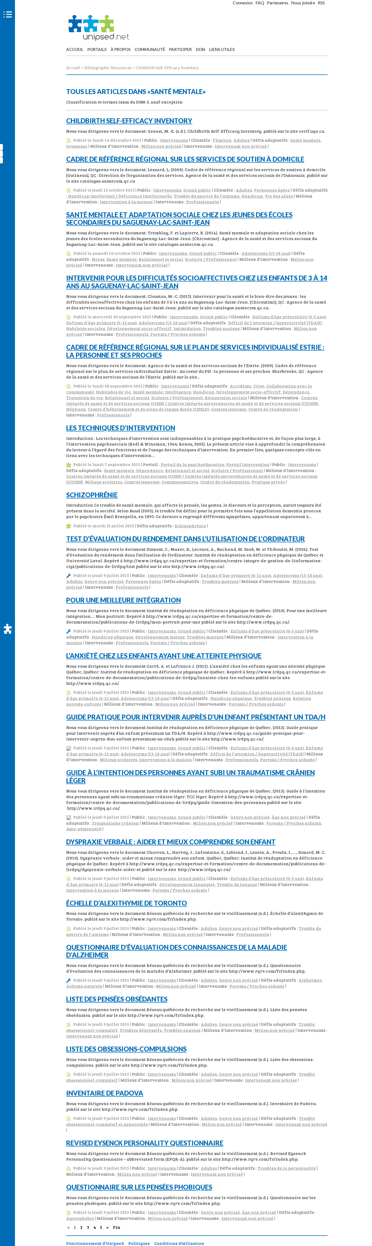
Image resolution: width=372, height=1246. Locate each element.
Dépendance (296, 392)
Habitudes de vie (113, 392)
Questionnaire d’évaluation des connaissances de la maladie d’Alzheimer (176, 951)
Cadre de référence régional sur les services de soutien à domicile (185, 159)
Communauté (150, 49)
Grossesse (76, 146)
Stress (98, 259)
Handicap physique (112, 637)
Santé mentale (305, 140)
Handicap (252, 196)
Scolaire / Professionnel (211, 259)
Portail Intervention (247, 464)
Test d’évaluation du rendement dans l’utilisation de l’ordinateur (185, 539)
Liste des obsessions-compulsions (126, 1049)
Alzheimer (310, 980)
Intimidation (187, 328)
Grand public (197, 190)
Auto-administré (84, 828)
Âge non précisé (289, 817)
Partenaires (277, 2)
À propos (120, 49)
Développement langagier (187, 884)
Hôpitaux (76, 409)
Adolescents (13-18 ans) (266, 253)
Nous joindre (303, 2)
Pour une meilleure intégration (123, 600)
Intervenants (174, 140)
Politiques (139, 1243)
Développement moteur (160, 637)
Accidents (240, 386)
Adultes (241, 140)
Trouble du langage (237, 884)
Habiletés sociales (85, 328)
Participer (180, 49)
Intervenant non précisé (241, 146)
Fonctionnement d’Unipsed (95, 1243)
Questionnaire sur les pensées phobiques (139, 1187)
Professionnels (202, 201)
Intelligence (178, 392)
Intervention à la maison (126, 201)
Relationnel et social (161, 259)
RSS (321, 2)
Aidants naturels (84, 986)
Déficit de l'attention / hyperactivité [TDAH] (275, 322)
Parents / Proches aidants (177, 334)
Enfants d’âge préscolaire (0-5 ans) (289, 316)
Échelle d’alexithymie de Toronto (126, 903)
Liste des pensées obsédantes (116, 999)
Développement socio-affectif (139, 328)
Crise (258, 386)
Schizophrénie (92, 495)
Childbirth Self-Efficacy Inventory (129, 121)
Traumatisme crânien (115, 823)
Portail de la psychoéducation (192, 464)
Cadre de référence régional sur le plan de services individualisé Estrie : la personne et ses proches (195, 351)
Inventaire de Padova (104, 1093)
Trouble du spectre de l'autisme (207, 196)
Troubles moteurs (220, 581)
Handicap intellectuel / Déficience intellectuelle (120, 196)
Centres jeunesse (228, 409)
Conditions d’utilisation (179, 1243)
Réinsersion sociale (226, 397)
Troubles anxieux (221, 328)
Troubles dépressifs (141, 1030)
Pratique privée (268, 482)
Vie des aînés (279, 196)
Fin (115, 1227)
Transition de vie (84, 397)
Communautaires (179, 482)
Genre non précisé (104, 581)
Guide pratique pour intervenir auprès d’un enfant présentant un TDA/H (195, 717)
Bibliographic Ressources (108, 67)
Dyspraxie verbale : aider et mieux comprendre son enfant (171, 842)
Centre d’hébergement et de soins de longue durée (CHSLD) (148, 409)
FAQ (259, 2)
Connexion (243, 2)
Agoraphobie (80, 1218)
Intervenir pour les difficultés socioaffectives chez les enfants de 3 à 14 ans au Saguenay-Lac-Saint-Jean (196, 282)
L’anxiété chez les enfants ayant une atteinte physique (163, 656)
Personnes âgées (272, 190)
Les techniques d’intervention (120, 428)
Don (200, 49)
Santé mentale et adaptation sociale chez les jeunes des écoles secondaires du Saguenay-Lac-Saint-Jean (179, 218)
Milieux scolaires (103, 482)
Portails (96, 49)
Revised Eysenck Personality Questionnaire (144, 1143)
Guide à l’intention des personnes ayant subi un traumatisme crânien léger (190, 776)
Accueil (74, 49)
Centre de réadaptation (273, 409)
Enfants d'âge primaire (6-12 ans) (101, 322)
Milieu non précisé (161, 146)
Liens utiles (221, 49)
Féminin (222, 140)
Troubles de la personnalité (287, 1168)
